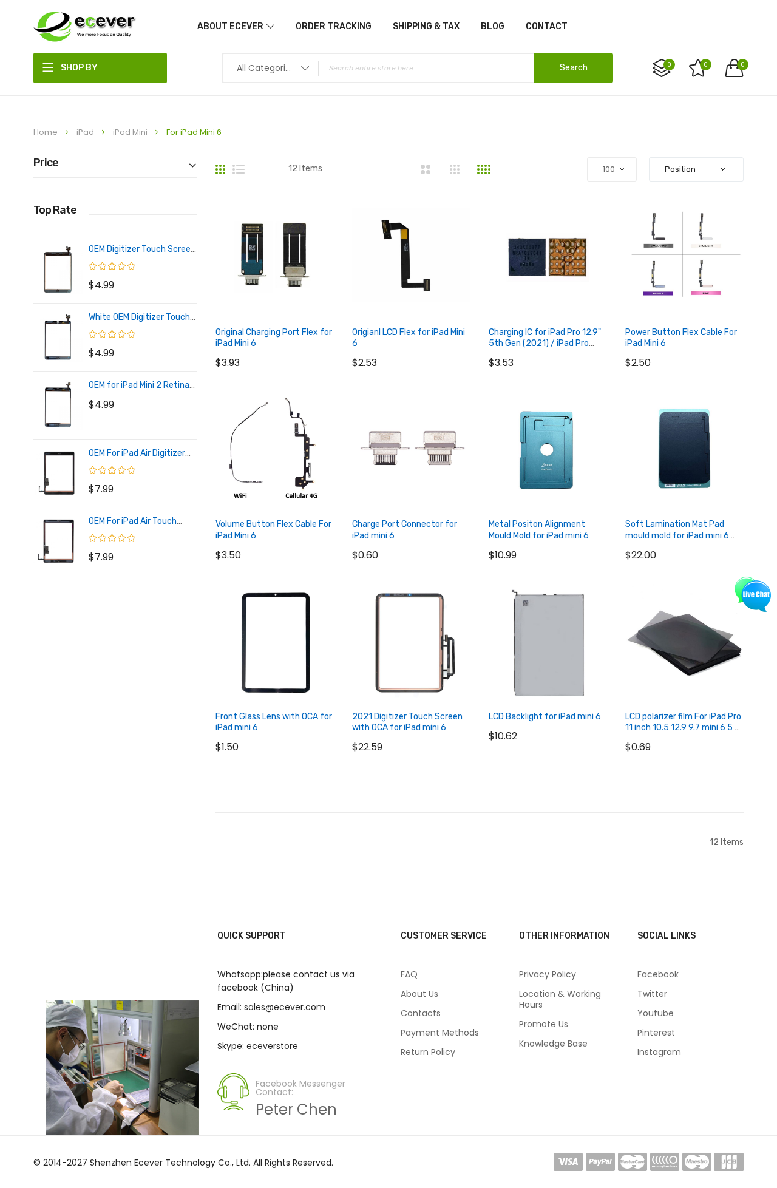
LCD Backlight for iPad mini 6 (545, 716)
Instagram (659, 1052)
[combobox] (417, 68)
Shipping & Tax (426, 26)
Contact (547, 26)
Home (46, 132)
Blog (492, 26)
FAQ (409, 974)
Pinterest (656, 1032)
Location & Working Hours (560, 999)
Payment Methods (440, 1032)
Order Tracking (334, 26)
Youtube (655, 1013)
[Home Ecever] (85, 26)
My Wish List (706, 64)
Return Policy (428, 1052)
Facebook (658, 974)
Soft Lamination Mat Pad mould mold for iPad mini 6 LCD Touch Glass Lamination (680, 535)
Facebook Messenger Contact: (300, 1087)
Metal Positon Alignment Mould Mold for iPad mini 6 (539, 529)
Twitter (652, 993)
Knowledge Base (553, 1043)
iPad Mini (131, 132)
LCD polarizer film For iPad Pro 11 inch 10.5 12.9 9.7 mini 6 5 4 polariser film (683, 727)
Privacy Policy (547, 974)
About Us (419, 993)
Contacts (421, 1013)
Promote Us (543, 1024)
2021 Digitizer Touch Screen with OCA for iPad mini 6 (407, 722)
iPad (86, 132)
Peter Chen (296, 1109)
